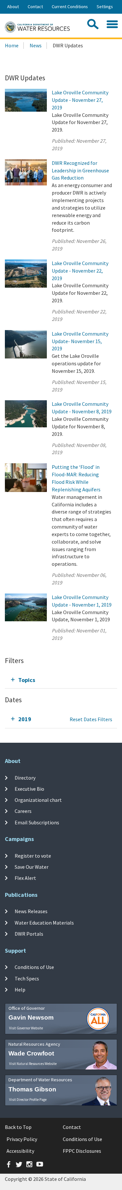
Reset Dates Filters (91, 719)
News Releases (31, 911)
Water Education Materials (44, 922)
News (36, 45)
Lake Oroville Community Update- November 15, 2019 (80, 341)
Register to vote (33, 855)
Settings (105, 6)
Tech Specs (27, 978)
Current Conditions (70, 6)
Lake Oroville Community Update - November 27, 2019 (80, 100)
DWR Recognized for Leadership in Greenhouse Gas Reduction (80, 170)
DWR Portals (29, 933)
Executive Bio (29, 788)
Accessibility (20, 1151)
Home (12, 45)
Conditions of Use (34, 967)
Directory (25, 777)
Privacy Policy (22, 1139)
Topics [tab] (26, 680)
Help (20, 989)
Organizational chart (38, 800)
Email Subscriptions (37, 822)
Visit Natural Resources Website (33, 1063)
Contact (35, 6)
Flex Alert (25, 878)
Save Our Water (31, 867)
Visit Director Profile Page (28, 1099)
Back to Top (18, 1127)
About (13, 6)
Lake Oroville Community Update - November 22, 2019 (80, 270)
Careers (23, 811)
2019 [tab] (24, 719)
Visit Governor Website (26, 1028)
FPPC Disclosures (82, 1151)
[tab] (61, 680)
